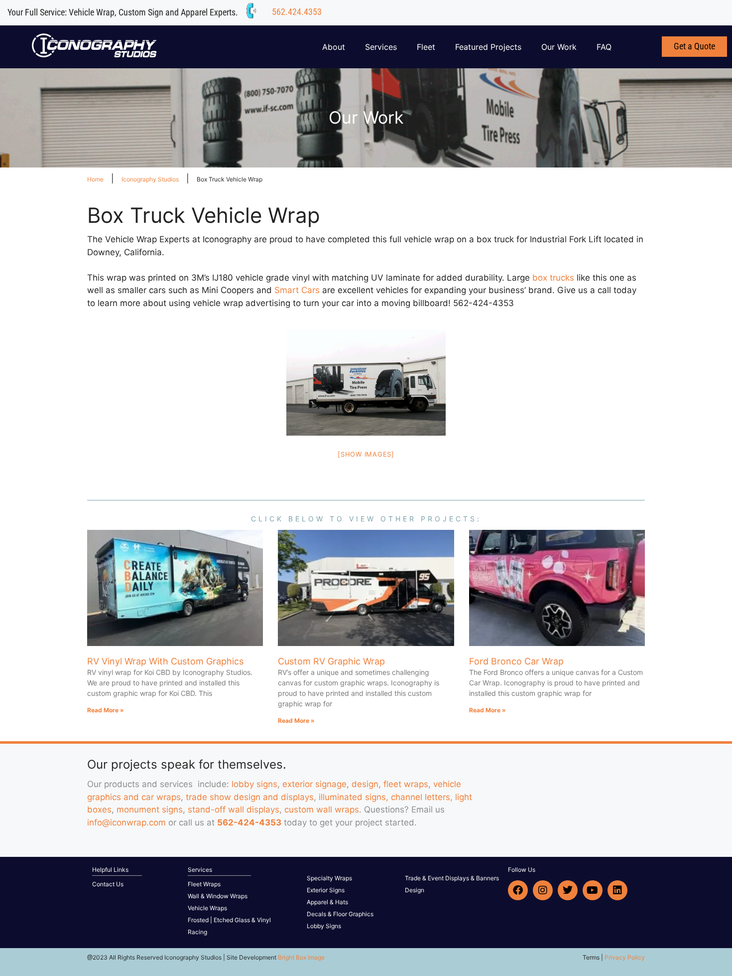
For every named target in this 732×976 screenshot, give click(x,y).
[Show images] (366, 454)
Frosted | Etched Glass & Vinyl (229, 920)
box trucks (554, 278)
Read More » (105, 710)
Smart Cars (298, 290)
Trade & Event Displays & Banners (452, 878)
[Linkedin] (617, 890)
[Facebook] (518, 890)
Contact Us (107, 884)
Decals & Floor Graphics (340, 914)
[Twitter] (568, 890)
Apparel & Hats (327, 902)
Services (381, 47)
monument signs (150, 809)
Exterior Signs (326, 890)
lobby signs (254, 784)
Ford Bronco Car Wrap (516, 661)
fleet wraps (405, 784)
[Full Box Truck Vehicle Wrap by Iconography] (366, 382)
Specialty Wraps (329, 878)
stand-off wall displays (233, 809)
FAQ (604, 47)
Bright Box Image (301, 957)
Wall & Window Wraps (217, 896)
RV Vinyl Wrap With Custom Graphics (165, 661)
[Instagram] (543, 890)
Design (414, 890)
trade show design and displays (250, 797)
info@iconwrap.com (126, 822)
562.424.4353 (297, 11)
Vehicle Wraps (207, 908)
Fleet (426, 47)
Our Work (559, 47)
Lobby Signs (324, 926)
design (365, 784)
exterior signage (314, 784)
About (333, 47)
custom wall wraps (321, 809)
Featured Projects (488, 47)
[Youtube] (593, 890)
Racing (197, 932)
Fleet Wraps (204, 884)
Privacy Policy (625, 957)
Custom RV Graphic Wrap (331, 661)
